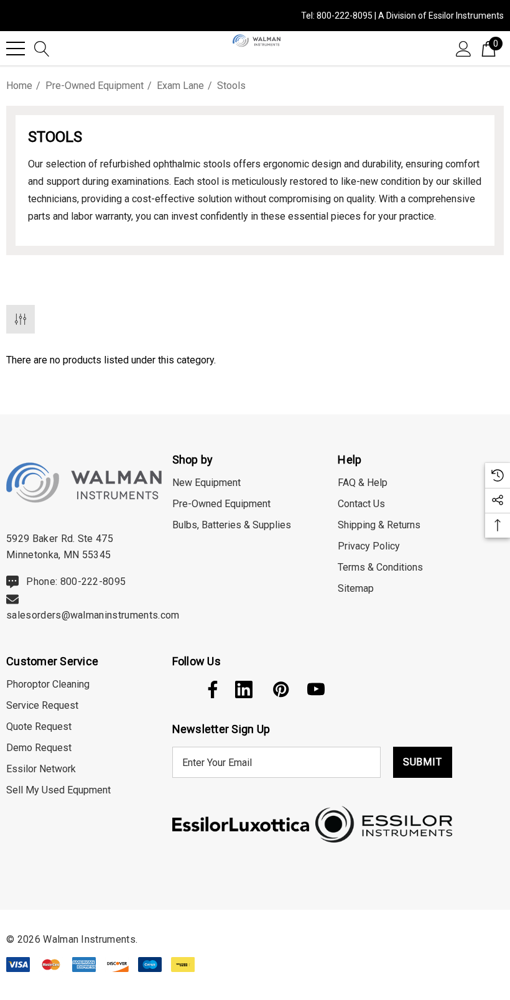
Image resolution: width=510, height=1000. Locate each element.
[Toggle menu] (15, 48)
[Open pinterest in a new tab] (279, 689)
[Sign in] (463, 48)
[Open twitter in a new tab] (179, 689)
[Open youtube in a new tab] (316, 689)
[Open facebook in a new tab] (209, 689)
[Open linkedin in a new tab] (244, 689)
